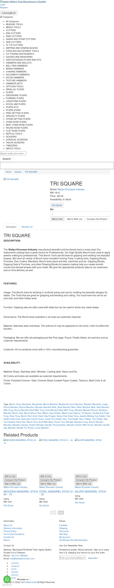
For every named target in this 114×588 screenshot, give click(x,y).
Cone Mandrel (42, 427)
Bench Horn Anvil (29, 415)
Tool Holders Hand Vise (15, 421)
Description (11, 226)
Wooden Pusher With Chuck (80, 424)
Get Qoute (57, 205)
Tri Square (86, 413)
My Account (64, 537)
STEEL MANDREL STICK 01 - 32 (56, 492)
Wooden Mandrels (92, 404)
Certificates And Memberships (73, 539)
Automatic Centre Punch (32, 418)
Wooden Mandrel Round (86, 410)
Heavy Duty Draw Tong (67, 415)
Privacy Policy (10, 531)
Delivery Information (13, 528)
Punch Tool (59, 421)
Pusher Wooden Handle (40, 424)
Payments (64, 531)
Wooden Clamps (20, 424)
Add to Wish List (74, 218)
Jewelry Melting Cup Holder (92, 415)
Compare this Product (97, 218)
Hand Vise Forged (46, 415)
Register (4, 7)
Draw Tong (15, 415)
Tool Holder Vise (99, 418)
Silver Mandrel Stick (86, 407)
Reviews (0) (27, 226)
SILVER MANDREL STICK (90, 491)
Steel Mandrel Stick (66, 407)
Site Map (63, 534)
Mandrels (26, 404)
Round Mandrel (26, 407)
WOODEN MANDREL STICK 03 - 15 (21, 492)
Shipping (63, 528)
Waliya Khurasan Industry (71, 189)
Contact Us (9, 537)
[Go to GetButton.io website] (7, 585)
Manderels (37, 404)
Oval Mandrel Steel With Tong (59, 410)
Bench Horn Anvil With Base (40, 421)
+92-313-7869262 (19, 555)
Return (7, 539)
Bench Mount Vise (32, 413)
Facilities (63, 525)
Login (2, 4)
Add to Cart (57, 218)
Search (18, 171)
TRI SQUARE (31, 171)
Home (8, 171)
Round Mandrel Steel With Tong (29, 410)
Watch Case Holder (51, 413)
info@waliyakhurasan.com (22, 558)
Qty (52, 209)
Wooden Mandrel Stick (45, 407)
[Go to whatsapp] (7, 579)
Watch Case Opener (71, 413)
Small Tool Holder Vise (55, 418)
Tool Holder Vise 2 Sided (79, 418)
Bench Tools (15, 404)
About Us (8, 525)
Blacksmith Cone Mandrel (71, 404)
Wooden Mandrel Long (77, 421)
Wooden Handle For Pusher (21, 427)
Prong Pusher (59, 424)
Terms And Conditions (14, 534)
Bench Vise (17, 413)
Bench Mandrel (50, 404)
